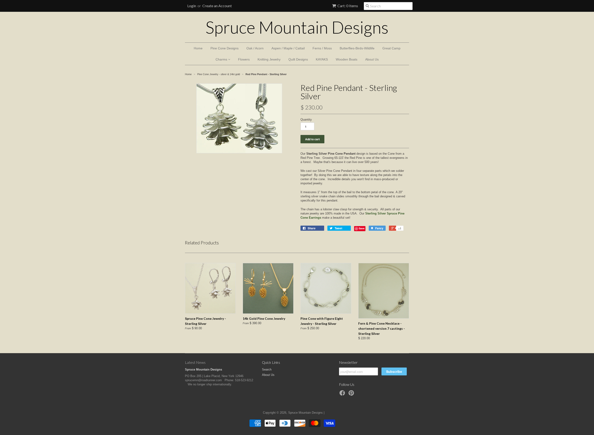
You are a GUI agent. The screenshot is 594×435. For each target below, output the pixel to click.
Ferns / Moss (322, 48)
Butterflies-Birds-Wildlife (357, 48)
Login (191, 5)
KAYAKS (322, 59)
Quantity (306, 119)
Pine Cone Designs (224, 48)
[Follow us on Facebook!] (342, 394)
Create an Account (217, 5)
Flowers (244, 59)
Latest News (195, 362)
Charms (222, 59)
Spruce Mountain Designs (297, 27)
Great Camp (391, 48)
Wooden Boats (346, 59)
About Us (372, 59)
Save (362, 228)
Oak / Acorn (255, 48)
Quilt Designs (298, 59)
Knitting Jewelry (269, 59)
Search (266, 369)
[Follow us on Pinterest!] (352, 394)
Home (198, 48)
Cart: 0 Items (347, 5)
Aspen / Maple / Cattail (288, 48)
